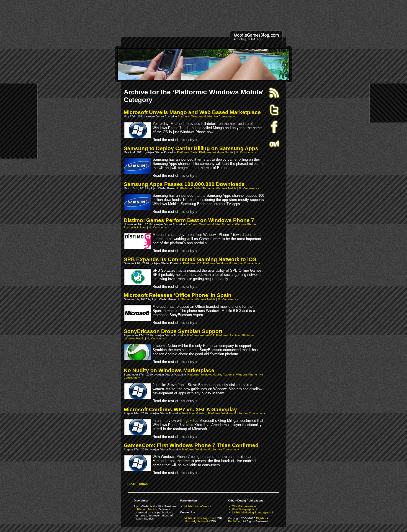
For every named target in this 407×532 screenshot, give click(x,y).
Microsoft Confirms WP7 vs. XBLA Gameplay (180, 409)
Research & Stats (135, 227)
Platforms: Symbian (228, 335)
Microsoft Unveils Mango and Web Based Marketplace (192, 112)
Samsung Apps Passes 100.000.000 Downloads (184, 184)
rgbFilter (190, 420)
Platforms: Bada (187, 152)
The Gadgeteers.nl (244, 506)
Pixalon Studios (147, 509)
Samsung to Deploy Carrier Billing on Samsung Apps (191, 148)
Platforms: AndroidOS (200, 335)
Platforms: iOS (192, 263)
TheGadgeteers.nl (196, 521)
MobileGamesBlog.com (199, 518)
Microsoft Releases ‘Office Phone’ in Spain (177, 295)
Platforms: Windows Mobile (195, 116)
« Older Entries (136, 484)
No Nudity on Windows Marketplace (169, 370)
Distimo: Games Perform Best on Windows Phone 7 (189, 220)
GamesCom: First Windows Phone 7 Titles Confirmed (191, 445)
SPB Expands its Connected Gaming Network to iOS (190, 259)
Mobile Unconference (198, 506)
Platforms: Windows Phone (238, 224)
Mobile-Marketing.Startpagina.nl (252, 512)
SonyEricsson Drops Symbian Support (173, 331)
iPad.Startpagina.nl (244, 509)
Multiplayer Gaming (194, 413)
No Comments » (224, 116)
